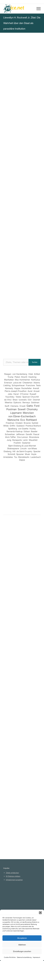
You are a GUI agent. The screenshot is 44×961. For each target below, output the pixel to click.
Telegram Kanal (12, 897)
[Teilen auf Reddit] (29, 215)
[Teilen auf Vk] (22, 215)
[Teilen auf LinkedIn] (8, 215)
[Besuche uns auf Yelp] (22, 221)
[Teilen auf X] (15, 208)
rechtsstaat (30, 138)
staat (23, 132)
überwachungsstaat (13, 138)
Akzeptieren (22, 938)
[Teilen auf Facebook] (8, 208)
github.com (10, 901)
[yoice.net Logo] (18, 8)
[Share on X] (22, 208)
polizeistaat (32, 132)
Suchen (34, 362)
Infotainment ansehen (14, 880)
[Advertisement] (22, 331)
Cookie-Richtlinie (10, 957)
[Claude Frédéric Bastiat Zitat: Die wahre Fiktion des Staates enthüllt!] (22, 760)
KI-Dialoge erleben (13, 876)
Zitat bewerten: (22, 170)
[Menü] (37, 8)
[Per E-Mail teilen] (15, 221)
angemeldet (19, 546)
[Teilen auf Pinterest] (36, 208)
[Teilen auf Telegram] (36, 215)
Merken (8, 158)
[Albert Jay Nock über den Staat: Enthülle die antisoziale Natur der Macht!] (22, 801)
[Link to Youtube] (29, 221)
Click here (34, 150)
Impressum (36, 957)
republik (7, 135)
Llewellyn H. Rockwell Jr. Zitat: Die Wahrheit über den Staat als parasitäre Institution (21, 23)
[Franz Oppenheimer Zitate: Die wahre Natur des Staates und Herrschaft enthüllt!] (22, 654)
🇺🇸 (27, 150)
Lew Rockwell (11, 71)
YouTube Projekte (12, 894)
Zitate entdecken (12, 873)
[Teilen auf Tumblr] (15, 215)
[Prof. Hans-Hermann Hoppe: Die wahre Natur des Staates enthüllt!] (22, 566)
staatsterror (18, 135)
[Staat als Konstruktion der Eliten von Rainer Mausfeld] (22, 616)
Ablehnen (22, 945)
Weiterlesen (9, 602)
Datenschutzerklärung (24, 957)
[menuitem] (37, 8)
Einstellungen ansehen (22, 951)
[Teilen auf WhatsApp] (29, 208)
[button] (40, 912)
